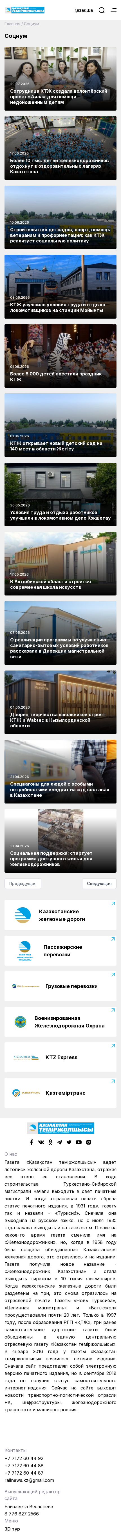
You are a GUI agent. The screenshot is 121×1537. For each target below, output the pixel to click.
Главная (12, 23)
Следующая (99, 883)
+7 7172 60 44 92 (24, 1458)
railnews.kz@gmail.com (29, 1480)
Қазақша (83, 10)
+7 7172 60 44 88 (24, 1465)
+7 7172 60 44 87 (24, 1473)
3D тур (12, 1529)
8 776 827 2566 (22, 1514)
